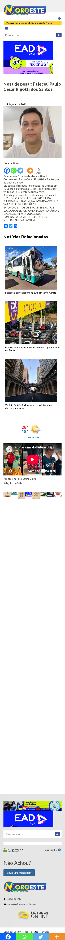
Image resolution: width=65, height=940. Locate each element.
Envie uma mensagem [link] (19, 872)
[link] (59, 18)
